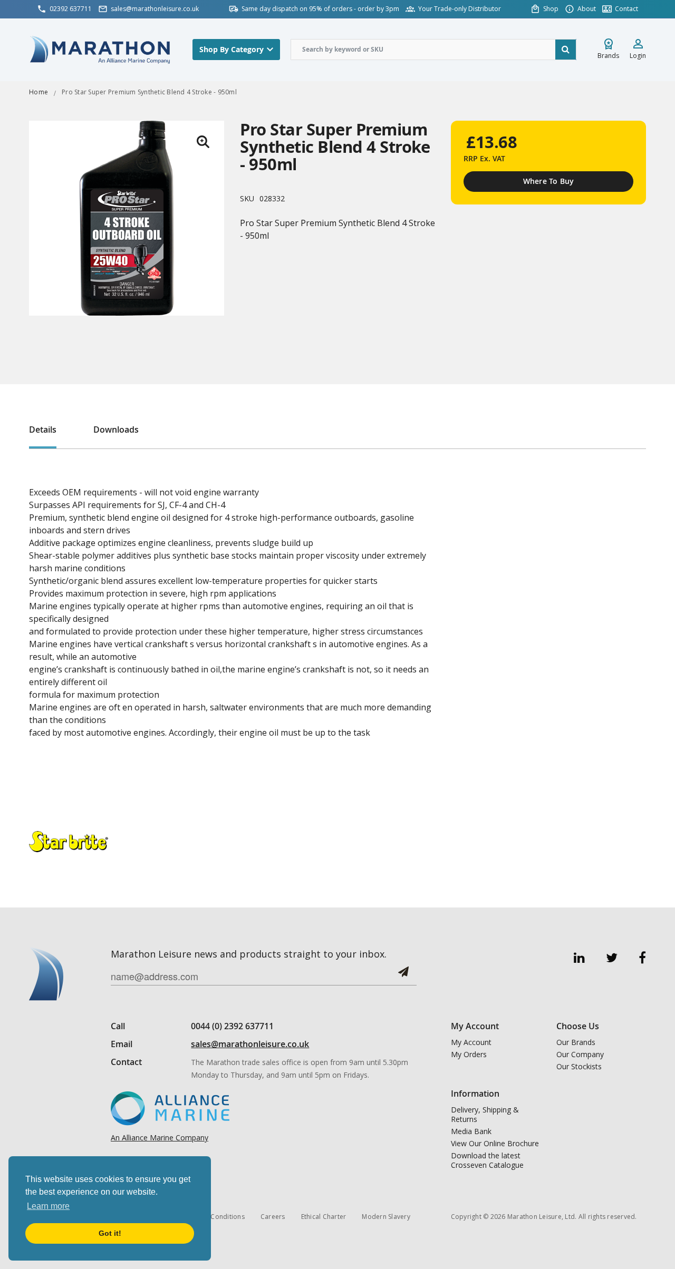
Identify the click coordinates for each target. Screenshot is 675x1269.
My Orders (469, 1054)
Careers (273, 1216)
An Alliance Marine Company (159, 1138)
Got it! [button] (110, 1233)
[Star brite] (68, 840)
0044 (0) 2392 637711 (232, 1026)
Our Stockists (579, 1066)
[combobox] (433, 50)
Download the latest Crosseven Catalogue (487, 1160)
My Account (471, 1042)
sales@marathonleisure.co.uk (250, 1044)
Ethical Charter (323, 1216)
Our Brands (575, 1042)
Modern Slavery (386, 1216)
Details (42, 429)
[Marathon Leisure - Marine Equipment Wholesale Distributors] (100, 49)
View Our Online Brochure (495, 1143)
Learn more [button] (48, 1206)
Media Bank (471, 1131)
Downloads (116, 429)
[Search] (565, 49)
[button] (203, 142)
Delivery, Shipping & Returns (485, 1114)
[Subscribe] (403, 976)
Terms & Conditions (213, 1216)
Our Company (580, 1054)
